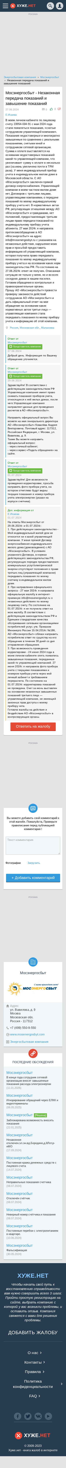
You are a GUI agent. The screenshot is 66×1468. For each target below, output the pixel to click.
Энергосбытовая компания (29, 1041)
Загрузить (33, 862)
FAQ (33, 1396)
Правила (33, 1372)
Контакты (32, 1362)
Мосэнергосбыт (17, 342)
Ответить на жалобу (33, 726)
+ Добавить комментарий (33, 878)
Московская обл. (30, 327)
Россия (14, 327)
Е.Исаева (13, 513)
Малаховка (47, 327)
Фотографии (13, 862)
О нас (33, 1353)
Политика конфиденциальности (33, 1384)
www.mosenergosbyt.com (27, 1034)
